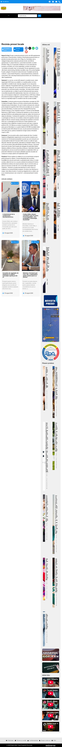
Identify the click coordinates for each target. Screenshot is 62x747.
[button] (8, 15)
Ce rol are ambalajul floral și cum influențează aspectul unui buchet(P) (47, 508)
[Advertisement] (31, 29)
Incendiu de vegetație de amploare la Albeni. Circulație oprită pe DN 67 (10, 275)
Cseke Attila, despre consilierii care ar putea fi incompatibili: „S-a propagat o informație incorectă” (30, 216)
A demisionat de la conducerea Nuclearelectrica (9, 215)
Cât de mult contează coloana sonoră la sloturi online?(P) (47, 569)
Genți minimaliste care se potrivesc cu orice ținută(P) (47, 378)
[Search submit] (39, 15)
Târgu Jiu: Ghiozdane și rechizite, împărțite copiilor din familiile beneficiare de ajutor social (47, 163)
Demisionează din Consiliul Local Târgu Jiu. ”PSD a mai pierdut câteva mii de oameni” (47, 259)
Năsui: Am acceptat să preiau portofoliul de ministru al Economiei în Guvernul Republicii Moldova (58, 163)
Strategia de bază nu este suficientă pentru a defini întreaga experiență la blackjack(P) (56, 575)
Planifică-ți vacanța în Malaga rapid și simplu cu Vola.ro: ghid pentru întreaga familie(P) (56, 383)
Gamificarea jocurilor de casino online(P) (47, 622)
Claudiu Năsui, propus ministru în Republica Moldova (58, 210)
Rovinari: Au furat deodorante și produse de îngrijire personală (47, 212)
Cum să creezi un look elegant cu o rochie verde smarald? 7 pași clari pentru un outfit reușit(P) (56, 514)
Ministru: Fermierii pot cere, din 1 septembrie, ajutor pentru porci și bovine (30, 275)
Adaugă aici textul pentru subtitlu (44, 59)
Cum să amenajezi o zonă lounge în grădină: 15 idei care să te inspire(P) (56, 437)
